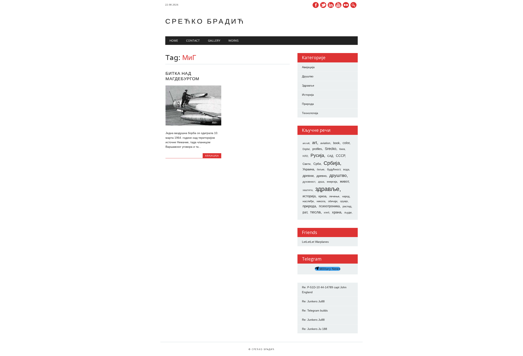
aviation (325, 143)
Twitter (323, 5)
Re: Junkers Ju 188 (314, 328)
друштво (338, 175)
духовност (309, 181)
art (314, 142)
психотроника (329, 206)
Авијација (212, 155)
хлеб (326, 212)
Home (173, 40)
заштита (308, 190)
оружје (344, 201)
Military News (329, 269)
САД (330, 155)
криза (322, 196)
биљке (320, 169)
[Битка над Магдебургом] (193, 124)
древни (308, 175)
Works (233, 40)
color (346, 143)
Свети (307, 163)
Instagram (346, 5)
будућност (333, 169)
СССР (340, 155)
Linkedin (331, 5)
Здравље (308, 85)
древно (321, 175)
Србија (332, 163)
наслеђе (308, 201)
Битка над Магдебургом (182, 76)
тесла (315, 212)
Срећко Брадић (205, 21)
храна (336, 212)
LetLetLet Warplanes (315, 241)
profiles (317, 149)
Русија (317, 155)
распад (347, 206)
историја (309, 196)
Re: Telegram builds (315, 310)
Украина (308, 169)
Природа (308, 103)
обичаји (332, 201)
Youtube (338, 5)
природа (309, 206)
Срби (317, 163)
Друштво (307, 76)
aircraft (306, 143)
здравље (327, 188)
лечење (334, 196)
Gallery (214, 40)
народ (346, 196)
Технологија (310, 113)
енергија (332, 181)
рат (305, 212)
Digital (306, 149)
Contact (193, 40)
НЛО (305, 156)
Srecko (330, 149)
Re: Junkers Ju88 (313, 301)
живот (344, 181)
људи (348, 212)
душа (321, 181)
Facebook (316, 5)
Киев (342, 149)
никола (321, 201)
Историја (308, 94)
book (336, 143)
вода (346, 169)
